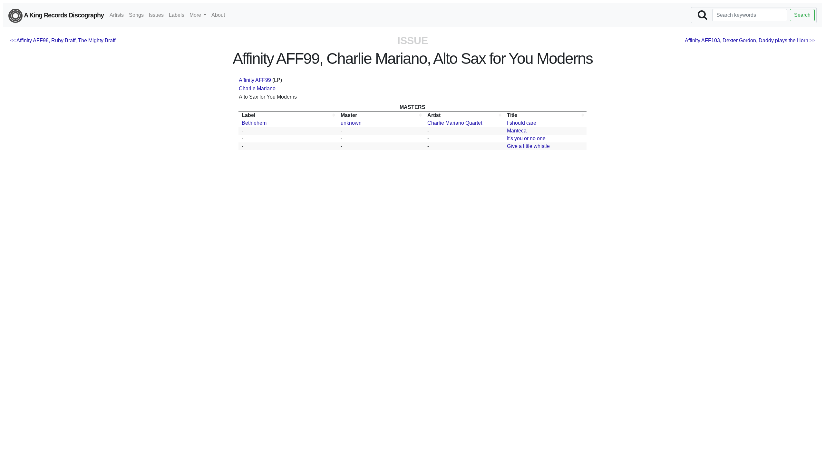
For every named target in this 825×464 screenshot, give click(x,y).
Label (248, 115)
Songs (136, 15)
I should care (521, 123)
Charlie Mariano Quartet (454, 123)
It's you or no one (526, 138)
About (218, 15)
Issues (156, 15)
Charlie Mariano (257, 88)
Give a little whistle (528, 146)
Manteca (517, 130)
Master (349, 115)
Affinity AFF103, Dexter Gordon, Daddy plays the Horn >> (750, 40)
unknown (351, 123)
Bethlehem (254, 123)
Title (512, 115)
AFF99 (263, 80)
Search (802, 15)
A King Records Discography (63, 15)
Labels (176, 15)
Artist (434, 115)
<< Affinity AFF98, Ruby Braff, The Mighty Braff (62, 40)
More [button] (195, 15)
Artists (117, 15)
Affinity (246, 80)
